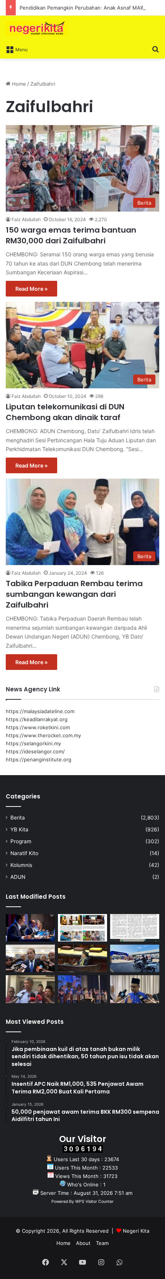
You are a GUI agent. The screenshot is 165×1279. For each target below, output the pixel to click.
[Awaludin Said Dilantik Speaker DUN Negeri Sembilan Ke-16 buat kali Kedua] (82, 958)
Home (18, 84)
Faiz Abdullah (26, 219)
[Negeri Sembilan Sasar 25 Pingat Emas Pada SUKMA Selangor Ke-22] (134, 989)
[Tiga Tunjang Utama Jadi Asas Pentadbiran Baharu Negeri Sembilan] (82, 989)
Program (20, 841)
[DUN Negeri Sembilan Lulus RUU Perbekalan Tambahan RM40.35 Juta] (30, 958)
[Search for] (155, 49)
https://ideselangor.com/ (35, 751)
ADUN (17, 877)
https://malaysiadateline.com (40, 711)
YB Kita (19, 829)
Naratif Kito (24, 853)
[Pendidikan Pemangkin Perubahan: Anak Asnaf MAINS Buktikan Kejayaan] (134, 928)
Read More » (31, 288)
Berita (17, 818)
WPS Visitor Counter (94, 1201)
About (83, 1243)
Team (102, 1243)
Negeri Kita (136, 1231)
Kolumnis (21, 865)
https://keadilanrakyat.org (37, 719)
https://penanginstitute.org (38, 759)
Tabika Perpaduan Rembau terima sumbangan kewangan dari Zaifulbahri (74, 594)
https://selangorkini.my (33, 743)
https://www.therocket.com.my (43, 735)
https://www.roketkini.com (38, 727)
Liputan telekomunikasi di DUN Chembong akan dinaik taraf (65, 412)
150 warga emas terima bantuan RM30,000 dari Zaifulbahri (71, 235)
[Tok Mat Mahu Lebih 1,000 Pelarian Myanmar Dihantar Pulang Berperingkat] (30, 989)
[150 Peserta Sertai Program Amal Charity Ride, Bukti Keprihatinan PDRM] (134, 958)
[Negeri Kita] (36, 28)
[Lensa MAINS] (82, 928)
